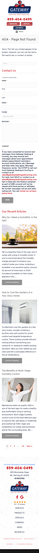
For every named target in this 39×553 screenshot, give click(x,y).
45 (23, 446)
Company (19, 523)
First (3, 89)
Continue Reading (13, 282)
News (19, 527)
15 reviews (21, 504)
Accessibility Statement (24, 544)
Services (19, 508)
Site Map (10, 544)
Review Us (19, 532)
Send (7, 200)
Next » (29, 446)
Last (3, 98)
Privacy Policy (28, 539)
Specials (19, 518)
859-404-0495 (19, 19)
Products (19, 513)
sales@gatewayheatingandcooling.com (19, 175)
